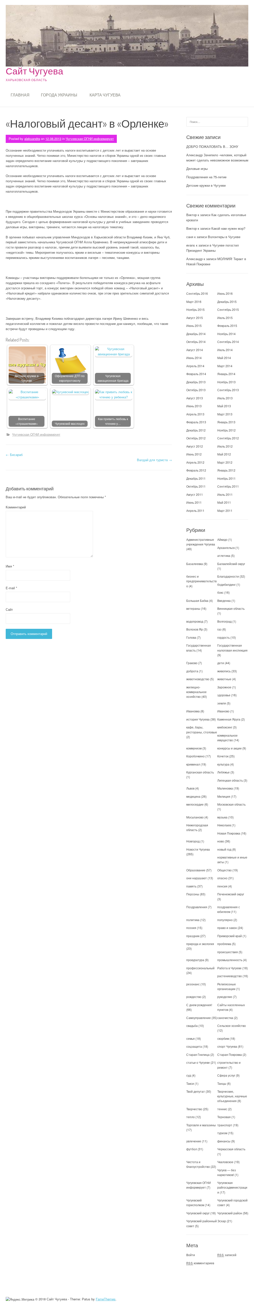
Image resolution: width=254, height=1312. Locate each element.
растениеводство (229, 976)
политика (192, 920)
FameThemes (106, 1299)
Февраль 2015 (227, 325)
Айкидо (222, 539)
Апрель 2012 (195, 462)
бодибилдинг (226, 584)
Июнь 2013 (194, 406)
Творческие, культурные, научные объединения (232, 1096)
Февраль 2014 (196, 374)
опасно (222, 878)
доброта (192, 671)
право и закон (227, 928)
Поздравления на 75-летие (206, 177)
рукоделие (224, 997)
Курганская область (200, 772)
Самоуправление (198, 1018)
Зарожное (224, 687)
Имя (10, 566)
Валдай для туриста (154, 459)
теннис (222, 1109)
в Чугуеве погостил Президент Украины (212, 248)
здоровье (223, 695)
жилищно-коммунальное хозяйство (196, 692)
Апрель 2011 (195, 510)
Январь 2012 (226, 470)
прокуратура (195, 960)
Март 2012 (224, 462)
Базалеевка (194, 564)
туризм (222, 1133)
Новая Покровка (228, 833)
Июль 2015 (225, 318)
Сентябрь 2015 (228, 309)
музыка (222, 817)
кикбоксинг (224, 727)
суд (188, 1075)
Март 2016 (193, 301)
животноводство (197, 679)
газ (219, 629)
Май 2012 (224, 454)
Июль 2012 (225, 446)
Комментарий (16, 507)
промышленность (229, 960)
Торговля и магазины (201, 1125)
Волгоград (224, 621)
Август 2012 (194, 446)
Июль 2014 (225, 350)
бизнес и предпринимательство (201, 581)
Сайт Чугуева (34, 71)
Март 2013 (224, 414)
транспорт (224, 1125)
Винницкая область (231, 608)
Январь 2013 (226, 422)
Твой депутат (195, 1091)
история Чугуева (198, 719)
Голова (191, 637)
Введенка (224, 600)
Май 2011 (224, 502)
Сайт (9, 609)
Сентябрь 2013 (228, 390)
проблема (224, 944)
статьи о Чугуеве (198, 1062)
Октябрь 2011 (196, 486)
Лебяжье (223, 772)
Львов (190, 788)
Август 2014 (194, 350)
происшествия (227, 952)
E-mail (11, 588)
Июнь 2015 (194, 325)
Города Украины (59, 94)
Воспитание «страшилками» (26, 421)
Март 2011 (224, 510)
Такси (190, 1083)
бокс (220, 592)
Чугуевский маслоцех (70, 424)
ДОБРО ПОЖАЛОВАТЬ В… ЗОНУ (212, 146)
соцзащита (194, 1046)
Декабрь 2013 (196, 382)
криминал (193, 764)
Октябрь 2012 (196, 438)
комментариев (200, 1263)
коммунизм (194, 748)
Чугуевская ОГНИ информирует (90, 138)
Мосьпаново (195, 817)
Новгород (193, 841)
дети (220, 663)
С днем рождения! (199, 1005)
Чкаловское (225, 1162)
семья (190, 1038)
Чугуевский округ (198, 1213)
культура (223, 764)
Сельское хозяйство (231, 1025)
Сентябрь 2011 (228, 486)
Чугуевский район (229, 1213)
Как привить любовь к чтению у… (113, 421)
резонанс (193, 984)
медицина (193, 796)
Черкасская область (231, 1149)
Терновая (224, 1117)
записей (226, 1255)
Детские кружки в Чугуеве (26, 378)
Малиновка (225, 788)
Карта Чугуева (105, 94)
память (191, 886)
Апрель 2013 (195, 414)
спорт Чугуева (227, 1046)
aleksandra (32, 138)
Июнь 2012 (194, 454)
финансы (223, 1141)
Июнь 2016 (225, 293)
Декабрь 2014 (196, 334)
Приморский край (229, 936)
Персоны (192, 894)
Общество (224, 870)
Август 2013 (194, 398)
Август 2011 (194, 494)
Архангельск (226, 547)
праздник (192, 936)
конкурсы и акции (229, 748)
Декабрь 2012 (196, 430)
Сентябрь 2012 (228, 438)
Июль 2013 (225, 398)
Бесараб (14, 454)
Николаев (224, 825)
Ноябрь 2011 (226, 478)
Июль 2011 (225, 494)
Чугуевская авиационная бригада (112, 378)
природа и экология (200, 944)
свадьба (192, 1025)
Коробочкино (195, 756)
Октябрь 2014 (196, 341)
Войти (190, 1255)
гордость (223, 637)
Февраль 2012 (196, 470)
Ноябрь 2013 (226, 382)
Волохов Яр (194, 629)
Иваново (223, 711)
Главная (20, 94)
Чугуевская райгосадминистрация (232, 1187)
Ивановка (193, 711)
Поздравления (196, 907)
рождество (193, 997)
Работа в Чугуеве (229, 968)
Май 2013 (224, 406)
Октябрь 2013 (196, 390)
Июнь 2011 (194, 502)
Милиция (223, 796)
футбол (191, 1149)
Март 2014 (224, 366)
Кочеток (222, 756)
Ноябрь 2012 (226, 430)
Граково (191, 663)
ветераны (193, 608)
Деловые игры (197, 168)
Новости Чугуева (198, 849)
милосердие (195, 804)
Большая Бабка (197, 600)
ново (220, 841)
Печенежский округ (230, 894)
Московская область (231, 804)
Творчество (194, 1109)
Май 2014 (224, 358)
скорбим (223, 1038)
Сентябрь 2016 (197, 293)
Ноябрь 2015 (195, 309)
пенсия (222, 886)
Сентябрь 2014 (228, 341)
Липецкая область (230, 780)
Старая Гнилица (198, 1054)
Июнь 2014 (194, 358)
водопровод (194, 621)
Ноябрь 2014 (226, 334)
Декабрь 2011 (196, 478)
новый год (224, 849)
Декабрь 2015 (227, 301)
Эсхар (221, 1221)
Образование (195, 870)
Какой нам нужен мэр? (228, 228)
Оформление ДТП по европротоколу (70, 378)
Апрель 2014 (195, 366)
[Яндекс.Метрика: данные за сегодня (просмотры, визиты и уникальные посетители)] (20, 1299)
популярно (225, 920)
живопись (224, 671)
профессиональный (200, 968)
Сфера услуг (226, 1075)
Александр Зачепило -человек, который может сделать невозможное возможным (217, 157)
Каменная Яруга (228, 719)
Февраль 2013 (196, 422)
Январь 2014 (226, 374)
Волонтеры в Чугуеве (224, 236)
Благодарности (228, 576)
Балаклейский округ (231, 564)
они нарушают (196, 878)
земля (221, 703)
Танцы (221, 1083)
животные (224, 679)
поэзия (191, 928)
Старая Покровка (229, 1054)
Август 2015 (194, 318)
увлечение (193, 1141)
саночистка (225, 1018)
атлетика (223, 555)
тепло (190, 1117)
